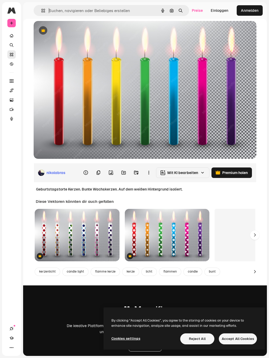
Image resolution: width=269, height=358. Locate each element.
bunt (212, 271)
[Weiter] (255, 235)
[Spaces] (11, 90)
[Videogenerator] (11, 109)
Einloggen (219, 10)
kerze (131, 271)
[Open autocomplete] (41, 11)
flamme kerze (105, 271)
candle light (75, 271)
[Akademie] (11, 338)
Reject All (197, 339)
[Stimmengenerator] (11, 119)
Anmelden (249, 10)
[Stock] (11, 54)
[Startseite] (11, 35)
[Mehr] (11, 347)
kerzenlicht (47, 271)
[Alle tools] (11, 81)
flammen (170, 271)
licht (149, 271)
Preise (197, 10)
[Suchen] (11, 45)
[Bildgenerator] (11, 100)
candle (193, 271)
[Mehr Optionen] (148, 172)
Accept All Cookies (238, 339)
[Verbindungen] (11, 328)
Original (67, 30)
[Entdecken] (11, 64)
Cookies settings (125, 338)
